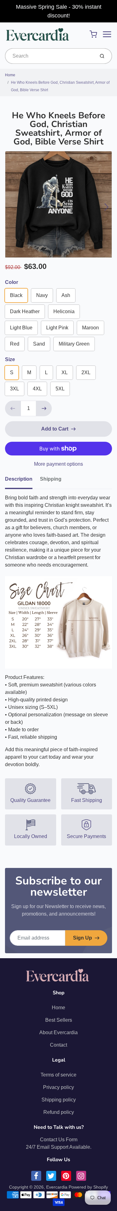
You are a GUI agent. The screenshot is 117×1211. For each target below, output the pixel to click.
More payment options (58, 464)
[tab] (22, 481)
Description (18, 479)
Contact (58, 1045)
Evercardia (56, 1187)
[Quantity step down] (13, 408)
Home (10, 75)
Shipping (50, 479)
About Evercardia (58, 1032)
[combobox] (49, 56)
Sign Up (82, 937)
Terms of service (58, 1074)
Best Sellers (58, 1020)
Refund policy (58, 1112)
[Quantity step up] (44, 408)
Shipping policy (58, 1099)
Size (10, 359)
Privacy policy (58, 1087)
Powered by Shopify (88, 1187)
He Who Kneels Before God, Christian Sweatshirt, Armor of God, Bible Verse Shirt (60, 86)
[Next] (106, 207)
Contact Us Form (58, 1139)
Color (11, 282)
